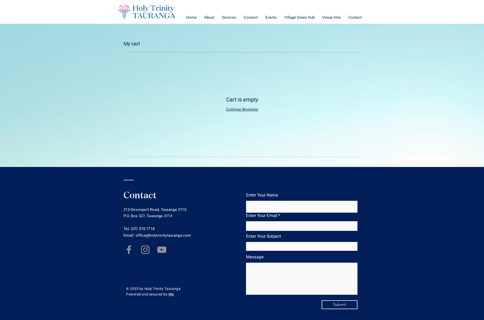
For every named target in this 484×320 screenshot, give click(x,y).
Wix (171, 294)
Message (255, 257)
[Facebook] (129, 249)
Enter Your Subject (263, 236)
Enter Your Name (262, 195)
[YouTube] (161, 249)
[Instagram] (145, 249)
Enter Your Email (261, 215)
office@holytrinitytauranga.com (163, 235)
